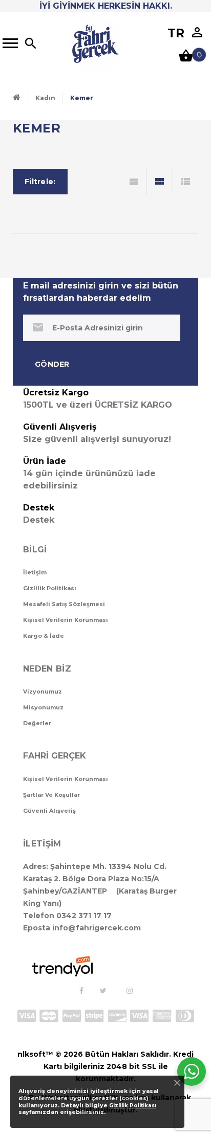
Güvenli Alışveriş (49, 810)
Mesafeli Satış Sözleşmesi (64, 604)
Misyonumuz (43, 707)
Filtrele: (40, 181)
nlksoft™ (35, 1054)
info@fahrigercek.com (96, 927)
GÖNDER (52, 364)
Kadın (45, 98)
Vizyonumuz (42, 691)
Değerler (37, 723)
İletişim (35, 572)
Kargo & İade (43, 635)
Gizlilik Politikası (49, 588)
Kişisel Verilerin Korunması (65, 619)
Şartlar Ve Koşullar (51, 794)
